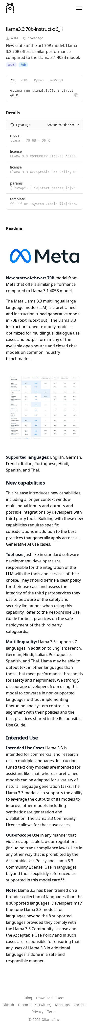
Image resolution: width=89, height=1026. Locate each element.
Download (44, 997)
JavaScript (56, 80)
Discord (24, 1004)
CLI (13, 80)
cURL (24, 80)
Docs (61, 997)
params (16, 183)
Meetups (62, 1004)
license (16, 151)
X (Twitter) (43, 1004)
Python (39, 80)
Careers (80, 1004)
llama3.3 (15, 29)
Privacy (37, 1011)
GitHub (8, 1004)
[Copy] (76, 95)
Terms (52, 1011)
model (15, 135)
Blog (28, 997)
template (17, 199)
